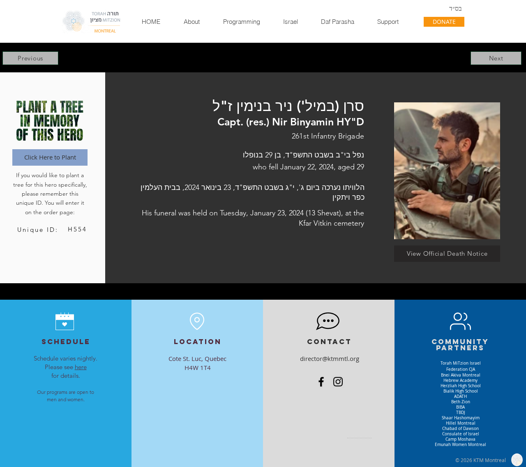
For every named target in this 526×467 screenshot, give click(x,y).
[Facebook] (321, 381)
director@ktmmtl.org (329, 358)
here (81, 367)
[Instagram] (338, 381)
